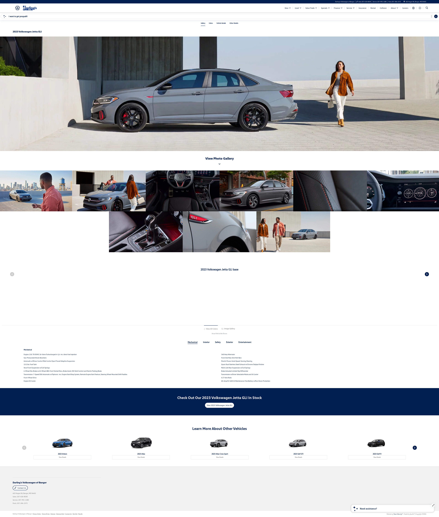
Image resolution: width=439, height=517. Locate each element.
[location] (404, 2)
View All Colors (212, 329)
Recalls (80, 514)
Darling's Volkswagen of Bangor (22, 514)
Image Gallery (229, 328)
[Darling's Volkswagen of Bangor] (32, 8)
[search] (427, 8)
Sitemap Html (60, 514)
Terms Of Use (46, 514)
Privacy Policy (37, 514)
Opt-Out (75, 514)
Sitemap (53, 514)
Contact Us (21, 488)
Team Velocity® (398, 514)
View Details (62, 457)
